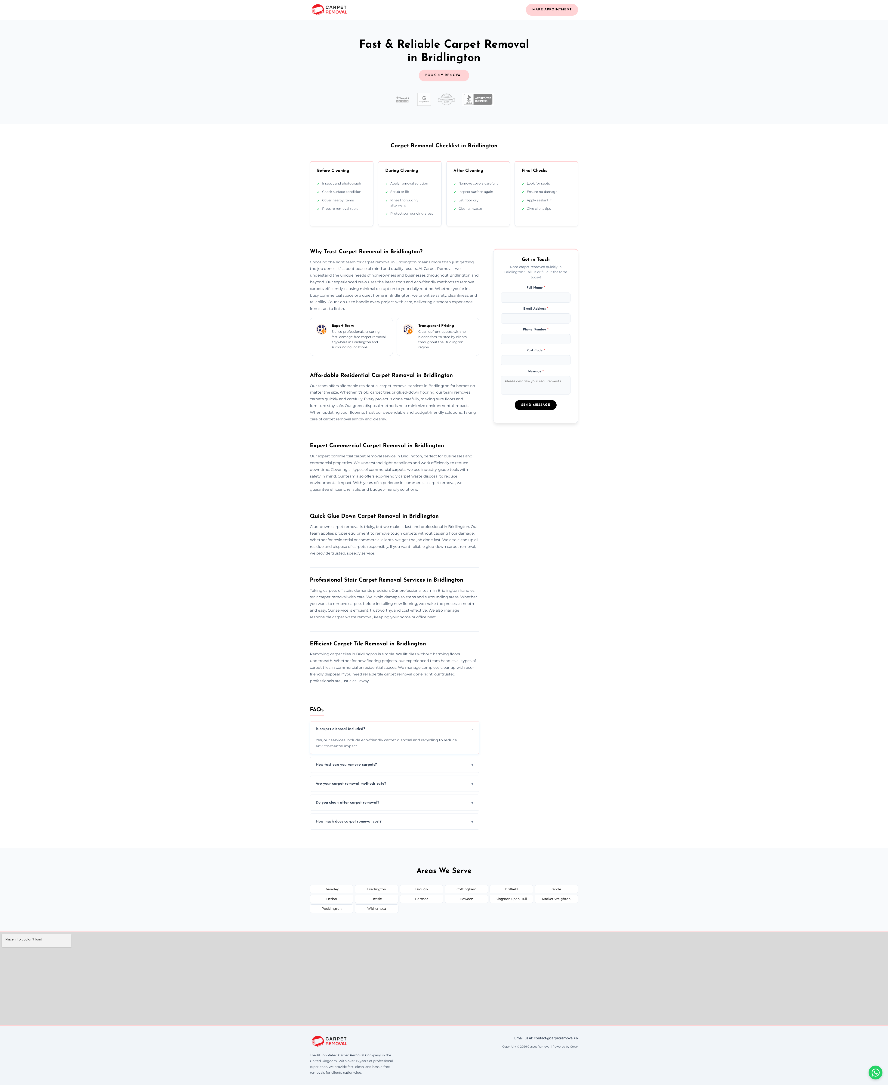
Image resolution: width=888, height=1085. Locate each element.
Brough (421, 889)
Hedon (331, 899)
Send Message (535, 405)
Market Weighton (556, 899)
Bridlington (376, 889)
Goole (556, 889)
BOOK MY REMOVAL (444, 75)
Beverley (332, 889)
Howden (466, 899)
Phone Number (536, 329)
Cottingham (466, 889)
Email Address (535, 308)
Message (536, 371)
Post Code (536, 350)
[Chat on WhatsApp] (875, 1072)
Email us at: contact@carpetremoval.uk (546, 1038)
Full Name (536, 288)
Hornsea (421, 899)
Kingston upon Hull (511, 899)
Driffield (511, 889)
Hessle (376, 899)
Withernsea (376, 908)
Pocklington (332, 908)
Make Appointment (552, 9)
